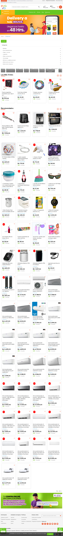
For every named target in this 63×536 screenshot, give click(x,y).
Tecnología (5, 58)
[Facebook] (43, 524)
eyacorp (34, 213)
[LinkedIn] (50, 524)
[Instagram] (45, 524)
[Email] (57, 524)
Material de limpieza (8, 64)
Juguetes (5, 54)
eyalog (12, 521)
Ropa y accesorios (7, 56)
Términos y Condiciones (26, 521)
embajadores (13, 519)
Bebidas (5, 48)
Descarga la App (59, 0)
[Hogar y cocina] (19, 68)
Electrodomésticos (7, 50)
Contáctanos (3, 523)
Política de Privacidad (36, 517)
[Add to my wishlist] (13, 79)
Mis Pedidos (53, 7)
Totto (30, 530)
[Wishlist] (58, 7)
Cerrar (50, 534)
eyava (12, 523)
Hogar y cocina (6, 52)
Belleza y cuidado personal (9, 60)
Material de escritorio (8, 62)
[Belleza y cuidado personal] (52, 68)
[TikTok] (47, 524)
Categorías (4, 45)
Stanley (34, 530)
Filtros (3, 41)
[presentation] (58, 75)
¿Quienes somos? (4, 517)
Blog (2, 521)
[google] (55, 524)
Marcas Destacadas (21, 161)
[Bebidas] (3, 68)
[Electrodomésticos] (10, 68)
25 (59, 491)
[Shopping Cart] (60, 7)
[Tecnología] (42, 68)
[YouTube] (52, 524)
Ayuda (22, 523)
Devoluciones (24, 517)
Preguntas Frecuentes (50, 0)
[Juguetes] (26, 68)
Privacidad (23, 519)
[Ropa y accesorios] (34, 68)
